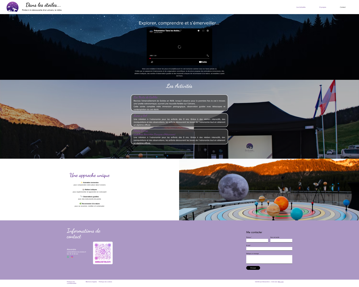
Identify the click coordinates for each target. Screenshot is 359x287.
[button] (300, 7)
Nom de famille (274, 237)
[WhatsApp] (68, 257)
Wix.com (281, 282)
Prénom (249, 237)
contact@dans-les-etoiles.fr (76, 252)
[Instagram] (72, 257)
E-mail (248, 245)
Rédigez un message (252, 253)
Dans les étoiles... (43, 4)
